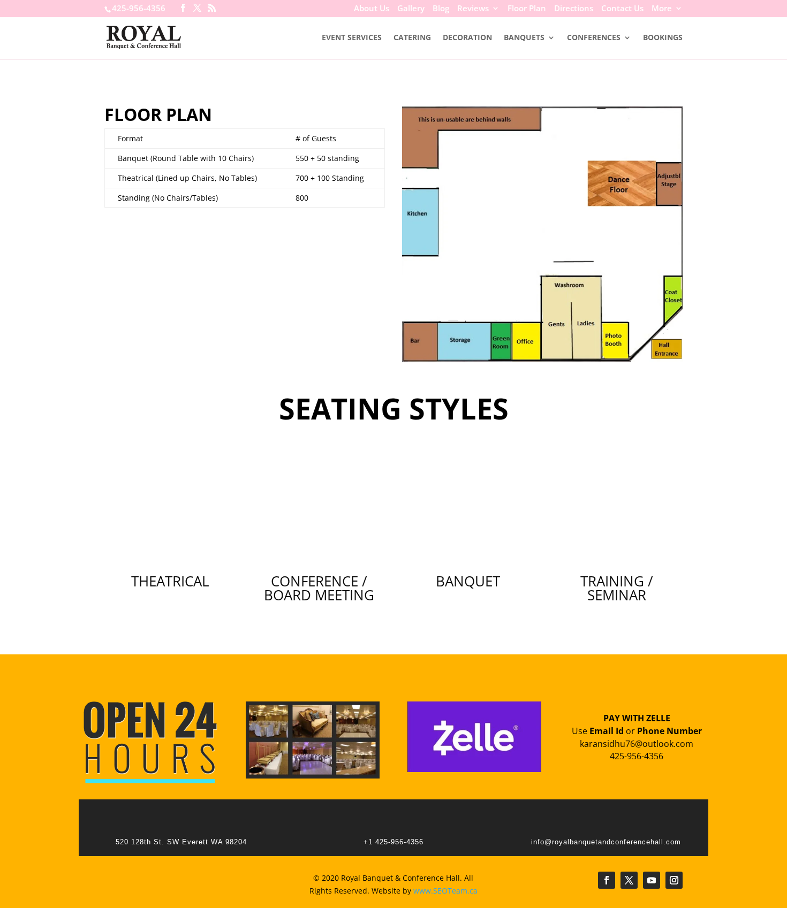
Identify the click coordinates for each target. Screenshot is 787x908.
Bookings (663, 38)
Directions (573, 9)
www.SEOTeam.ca (445, 891)
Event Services (352, 38)
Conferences (593, 38)
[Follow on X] (629, 880)
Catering (412, 38)
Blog (441, 9)
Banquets (524, 38)
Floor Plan (527, 9)
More (662, 9)
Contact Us (622, 9)
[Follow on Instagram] (674, 880)
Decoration (467, 38)
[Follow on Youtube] (651, 880)
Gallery (411, 9)
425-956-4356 (138, 8)
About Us (371, 9)
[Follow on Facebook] (606, 880)
